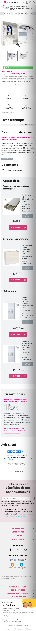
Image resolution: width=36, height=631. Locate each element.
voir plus (10, 459)
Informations (18, 528)
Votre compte (18, 532)
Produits (18, 535)
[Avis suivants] (31, 459)
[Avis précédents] (4, 459)
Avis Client (29, 13)
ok (32, 498)
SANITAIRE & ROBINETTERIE (18, 593)
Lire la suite (18, 85)
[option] (12, 56)
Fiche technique (7, 13)
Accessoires (15, 13)
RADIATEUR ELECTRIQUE (18, 587)
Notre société (18, 539)
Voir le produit (27, 215)
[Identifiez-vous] (27, 2)
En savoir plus (22, 13)
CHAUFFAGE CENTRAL (18, 596)
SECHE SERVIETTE (18, 590)
